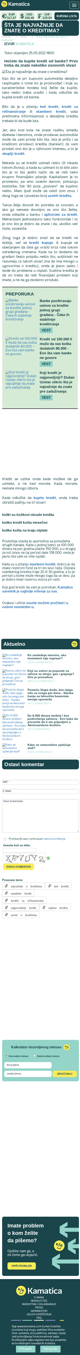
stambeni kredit (51, 112)
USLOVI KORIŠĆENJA (39, 1314)
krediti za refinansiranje (26, 900)
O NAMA (39, 1297)
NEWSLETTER (39, 1301)
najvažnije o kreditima (25, 886)
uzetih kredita (59, 196)
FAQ (38, 1318)
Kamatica (25, 44)
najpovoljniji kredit (22, 907)
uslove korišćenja (54, 839)
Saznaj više (50, 1349)
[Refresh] (48, 858)
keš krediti (60, 886)
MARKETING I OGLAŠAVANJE (39, 1304)
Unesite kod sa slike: (17, 845)
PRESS (39, 1308)
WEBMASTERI (39, 1311)
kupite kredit (44, 498)
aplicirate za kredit (60, 215)
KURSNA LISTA (67, 16)
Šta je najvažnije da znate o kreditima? (33, 27)
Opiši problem (22, 1265)
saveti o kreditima (22, 914)
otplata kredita (56, 907)
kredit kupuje (41, 243)
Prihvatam (25, 1349)
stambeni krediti (42, 564)
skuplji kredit (13, 154)
